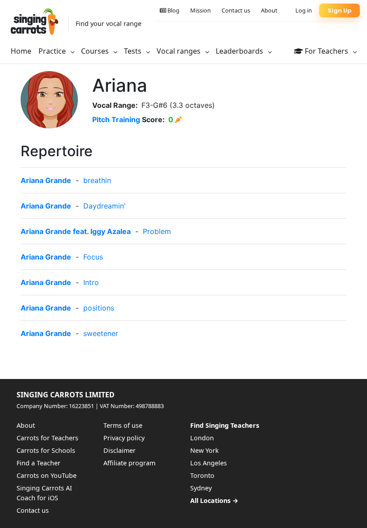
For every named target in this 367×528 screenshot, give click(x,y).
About (269, 10)
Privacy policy (124, 438)
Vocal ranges (179, 51)
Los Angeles (208, 463)
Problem (157, 231)
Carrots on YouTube (47, 475)
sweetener (100, 333)
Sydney (201, 488)
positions (98, 307)
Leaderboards (240, 51)
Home (21, 51)
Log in (303, 10)
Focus (93, 256)
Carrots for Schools (46, 450)
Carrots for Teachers (47, 438)
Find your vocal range (108, 23)
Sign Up (339, 10)
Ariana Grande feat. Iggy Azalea (76, 231)
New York (204, 450)
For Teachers (326, 51)
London (202, 438)
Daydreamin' (104, 205)
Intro (91, 282)
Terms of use (122, 425)
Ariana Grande (46, 180)
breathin (97, 180)
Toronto (202, 475)
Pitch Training (116, 119)
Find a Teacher (38, 463)
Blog (172, 10)
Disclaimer (119, 450)
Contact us (236, 10)
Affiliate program (129, 463)
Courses (96, 51)
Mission (200, 10)
